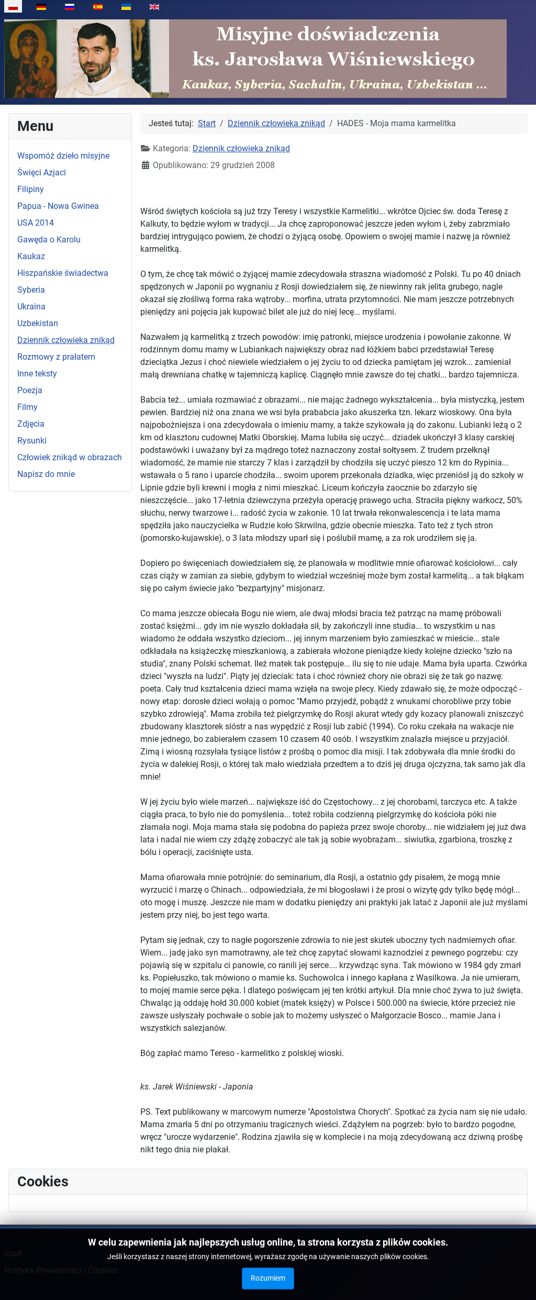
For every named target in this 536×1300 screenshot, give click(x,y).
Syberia (31, 290)
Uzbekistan (37, 323)
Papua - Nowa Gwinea (58, 206)
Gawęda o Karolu (49, 240)
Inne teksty (37, 374)
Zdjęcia (30, 424)
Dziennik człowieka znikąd (66, 340)
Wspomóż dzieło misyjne (63, 156)
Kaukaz (31, 256)
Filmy (27, 407)
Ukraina (31, 307)
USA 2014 (35, 223)
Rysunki (32, 441)
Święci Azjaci (41, 172)
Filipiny (30, 189)
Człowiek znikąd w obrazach (69, 457)
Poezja (29, 390)
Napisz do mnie (46, 474)
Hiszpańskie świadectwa (62, 273)
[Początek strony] (518, 1281)
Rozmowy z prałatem (56, 357)
